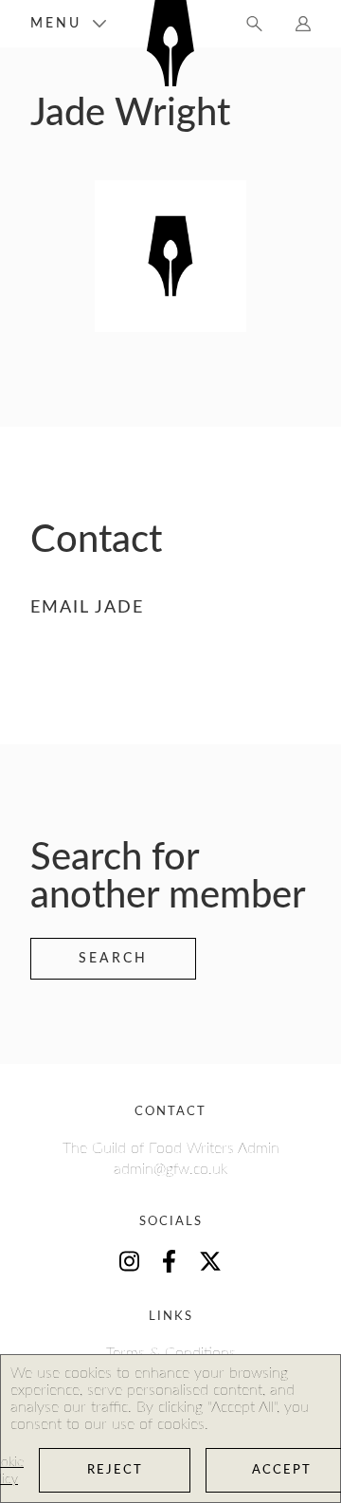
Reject (115, 1470)
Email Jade (87, 607)
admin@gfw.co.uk (170, 1169)
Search (113, 958)
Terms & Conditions (171, 1353)
